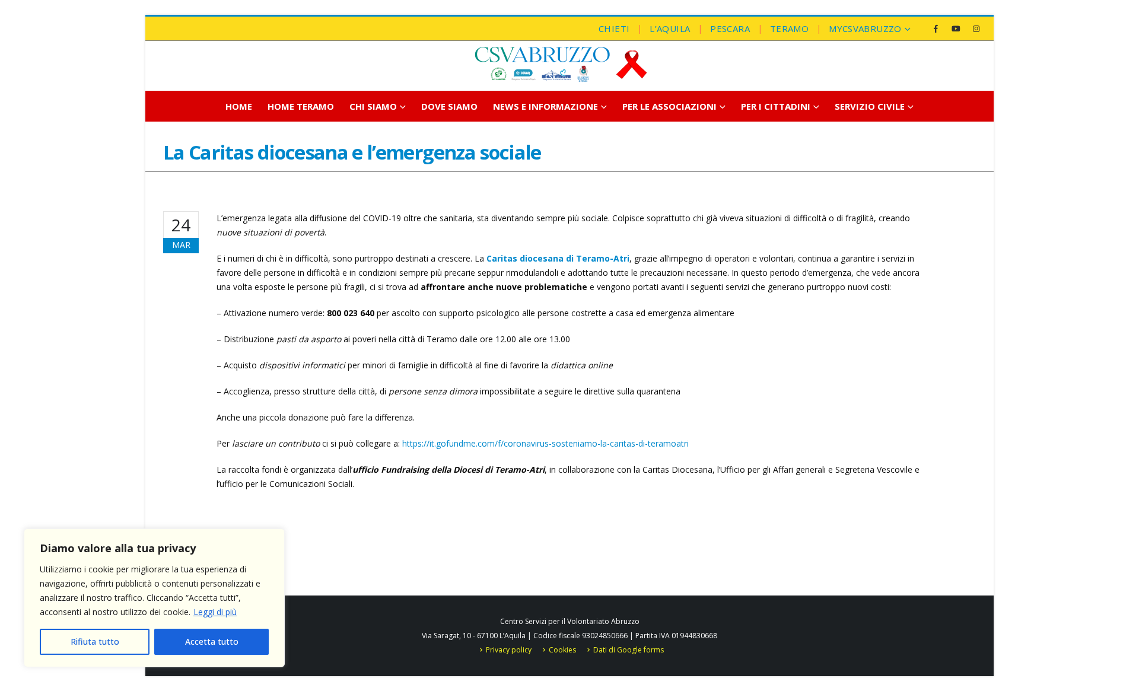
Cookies (562, 650)
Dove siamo (449, 106)
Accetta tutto (211, 641)
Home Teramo (301, 106)
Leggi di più (215, 611)
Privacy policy (509, 650)
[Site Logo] (561, 64)
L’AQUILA (670, 28)
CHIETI (614, 28)
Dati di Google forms (628, 650)
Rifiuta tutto (95, 641)
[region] (154, 597)
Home (238, 106)
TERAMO (789, 28)
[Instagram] (976, 28)
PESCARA (730, 28)
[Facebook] (935, 28)
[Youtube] (955, 28)
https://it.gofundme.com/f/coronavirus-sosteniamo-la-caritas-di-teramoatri (545, 443)
